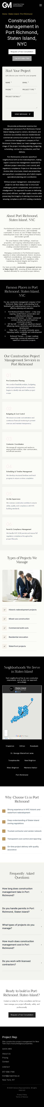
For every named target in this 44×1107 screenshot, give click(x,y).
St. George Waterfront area (22, 753)
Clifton (22, 746)
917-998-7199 (8, 1072)
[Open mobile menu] (40, 5)
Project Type (29, 90)
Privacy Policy (22, 1095)
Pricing (5, 1058)
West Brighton (13, 768)
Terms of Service (22, 1097)
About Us (6, 1054)
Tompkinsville (14, 760)
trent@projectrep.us (10, 1076)
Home (4, 14)
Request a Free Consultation (22, 52)
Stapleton (10, 746)
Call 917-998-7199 (22, 58)
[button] (22, 892)
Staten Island (13, 14)
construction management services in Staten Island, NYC (22, 268)
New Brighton (30, 760)
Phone (8, 90)
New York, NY (8, 1080)
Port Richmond (22, 775)
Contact (5, 1062)
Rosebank (34, 746)
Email (25, 83)
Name (8, 83)
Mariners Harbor (30, 768)
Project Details (13, 97)
